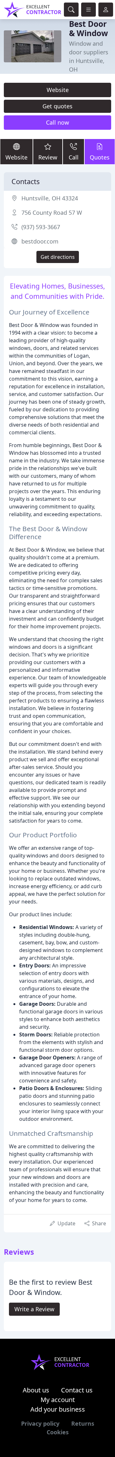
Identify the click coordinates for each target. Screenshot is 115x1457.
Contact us (77, 1390)
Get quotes (57, 106)
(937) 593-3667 (40, 227)
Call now (57, 122)
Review (47, 157)
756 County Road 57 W (51, 212)
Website (58, 90)
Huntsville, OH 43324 (49, 198)
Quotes (100, 157)
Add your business (57, 1409)
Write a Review (34, 1309)
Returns (82, 1423)
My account (58, 1399)
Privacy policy (40, 1423)
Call (74, 157)
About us (36, 1390)
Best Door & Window (88, 28)
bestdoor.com (39, 241)
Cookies (58, 1432)
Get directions (58, 256)
